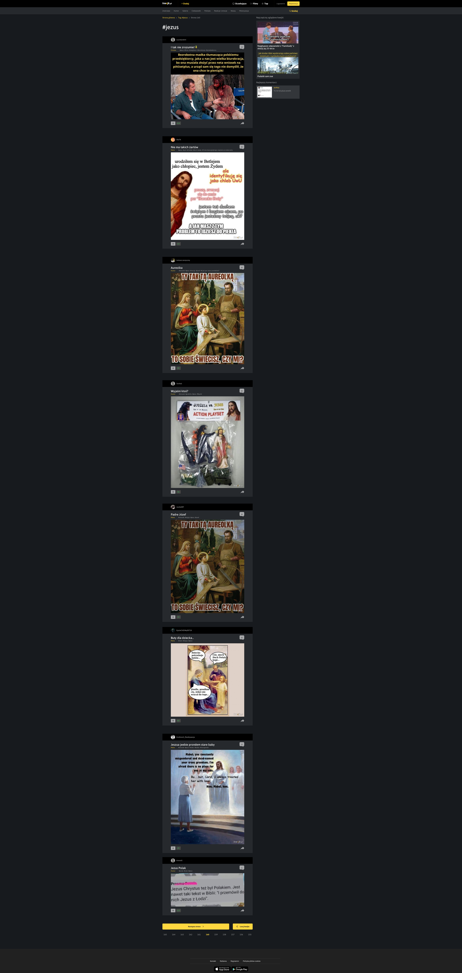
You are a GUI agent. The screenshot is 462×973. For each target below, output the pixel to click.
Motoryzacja (244, 11)
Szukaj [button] (295, 11)
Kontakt (213, 961)
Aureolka (177, 267)
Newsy (233, 11)
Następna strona (194, 927)
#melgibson (193, 50)
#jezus (182, 50)
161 (199, 934)
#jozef (198, 271)
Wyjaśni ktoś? (179, 391)
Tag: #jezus (183, 17)
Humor (176, 11)
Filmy (255, 3)
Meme (173, 150)
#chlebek (189, 150)
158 (224, 934)
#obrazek (182, 271)
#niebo (192, 747)
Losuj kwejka (244, 927)
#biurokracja (201, 50)
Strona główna (168, 17)
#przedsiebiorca (211, 50)
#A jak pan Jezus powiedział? (210, 271)
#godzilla (189, 394)
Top (266, 3)
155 (249, 934)
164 (173, 934)
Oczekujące (241, 3)
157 (232, 934)
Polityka (207, 11)
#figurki (199, 394)
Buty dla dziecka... (182, 637)
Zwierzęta (166, 11)
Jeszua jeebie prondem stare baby (193, 744)
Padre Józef (178, 514)
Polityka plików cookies (251, 961)
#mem (180, 641)
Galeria (185, 11)
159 (216, 934)
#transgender (204, 747)
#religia (187, 517)
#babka (197, 747)
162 (190, 934)
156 (241, 934)
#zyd (184, 150)
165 (165, 934)
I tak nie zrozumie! (183, 47)
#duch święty (197, 150)
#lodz (186, 871)
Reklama (223, 961)
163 (182, 934)
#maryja (192, 271)
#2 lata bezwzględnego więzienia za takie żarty (217, 150)
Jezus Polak (178, 868)
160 (207, 934)
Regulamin (235, 961)
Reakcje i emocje (220, 11)
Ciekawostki (196, 11)
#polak (181, 871)
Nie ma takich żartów (184, 147)
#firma (186, 50)
